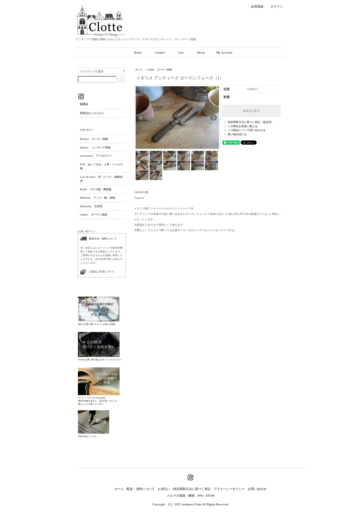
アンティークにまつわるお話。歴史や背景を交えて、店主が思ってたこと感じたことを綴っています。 (98, 401)
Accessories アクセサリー (96, 155)
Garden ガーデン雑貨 (159, 69)
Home (138, 52)
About (201, 52)
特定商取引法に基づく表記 (192, 489)
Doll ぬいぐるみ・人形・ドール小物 (101, 166)
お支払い (164, 489)
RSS (200, 495)
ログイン (277, 6)
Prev (141, 117)
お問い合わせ (257, 489)
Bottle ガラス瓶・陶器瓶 (95, 189)
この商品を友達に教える (243, 126)
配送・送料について (141, 489)
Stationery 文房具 (91, 206)
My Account (224, 52)
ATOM (210, 495)
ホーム (139, 69)
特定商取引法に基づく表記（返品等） (251, 122)
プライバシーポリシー (229, 489)
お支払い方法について (100, 271)
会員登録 (257, 6)
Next (213, 117)
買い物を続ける (237, 134)
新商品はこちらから (92, 113)
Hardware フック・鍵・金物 (97, 197)
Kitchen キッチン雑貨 (94, 138)
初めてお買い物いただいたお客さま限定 (96, 324)
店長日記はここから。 (88, 436)
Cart (181, 52)
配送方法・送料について (102, 238)
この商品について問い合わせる (247, 130)
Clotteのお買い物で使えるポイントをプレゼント (100, 359)
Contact (160, 52)
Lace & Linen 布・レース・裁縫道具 (101, 179)
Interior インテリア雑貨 (95, 147)
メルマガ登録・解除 (181, 495)
